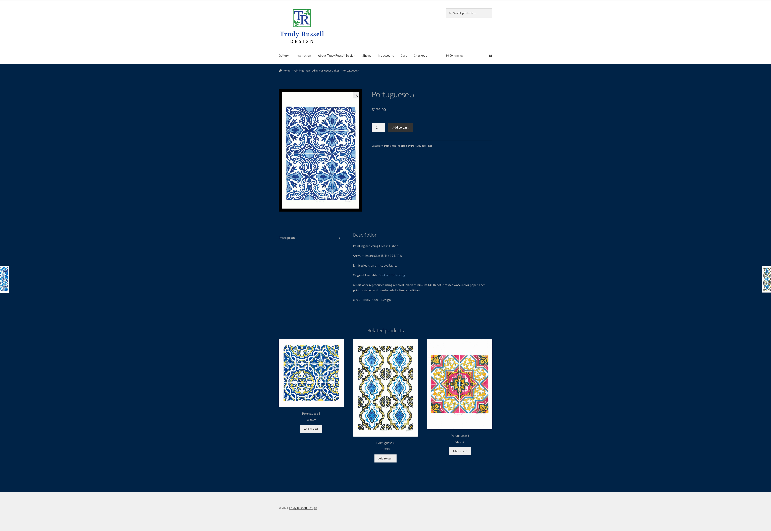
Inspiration (303, 55)
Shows (366, 55)
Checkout (420, 55)
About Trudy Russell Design (336, 55)
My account (386, 55)
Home (287, 70)
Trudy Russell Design (303, 508)
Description (287, 238)
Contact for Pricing (392, 275)
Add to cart (401, 127)
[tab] (311, 238)
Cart (404, 55)
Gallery (284, 55)
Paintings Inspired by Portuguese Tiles (317, 70)
